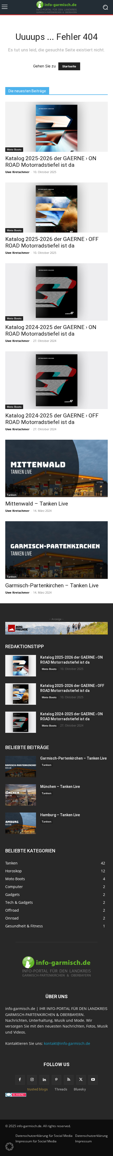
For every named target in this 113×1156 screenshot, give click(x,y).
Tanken (11, 495)
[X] (81, 1079)
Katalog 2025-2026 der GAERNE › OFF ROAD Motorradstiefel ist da (52, 242)
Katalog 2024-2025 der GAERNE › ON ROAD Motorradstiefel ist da (50, 330)
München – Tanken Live (60, 786)
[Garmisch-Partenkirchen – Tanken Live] (56, 550)
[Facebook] (20, 1079)
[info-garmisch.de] (56, 7)
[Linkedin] (44, 1079)
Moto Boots (14, 149)
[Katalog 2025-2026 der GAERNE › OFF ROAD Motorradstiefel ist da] (56, 207)
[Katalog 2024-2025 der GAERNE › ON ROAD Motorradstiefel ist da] (56, 292)
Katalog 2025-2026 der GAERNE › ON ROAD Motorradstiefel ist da (50, 161)
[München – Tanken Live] (20, 795)
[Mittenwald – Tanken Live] (56, 468)
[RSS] (68, 1079)
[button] (9, 1146)
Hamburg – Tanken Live (60, 815)
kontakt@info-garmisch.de (67, 1043)
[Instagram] (32, 1079)
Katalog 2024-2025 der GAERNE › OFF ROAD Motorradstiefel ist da (52, 418)
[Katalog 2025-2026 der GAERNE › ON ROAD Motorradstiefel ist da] (56, 127)
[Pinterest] (56, 1079)
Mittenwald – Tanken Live (36, 504)
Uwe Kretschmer (17, 172)
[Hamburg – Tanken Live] (20, 823)
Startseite (69, 66)
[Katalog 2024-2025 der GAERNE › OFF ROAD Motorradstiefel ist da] (56, 380)
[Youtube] (93, 1079)
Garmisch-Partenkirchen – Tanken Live (52, 585)
